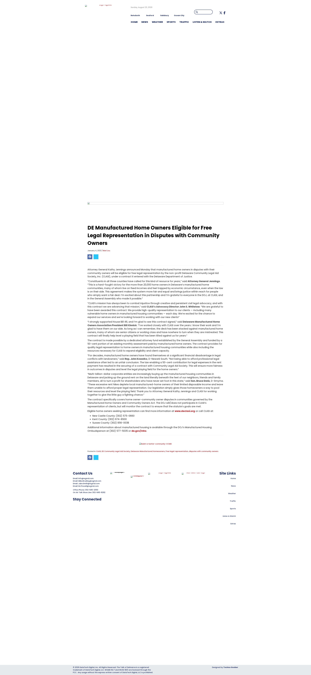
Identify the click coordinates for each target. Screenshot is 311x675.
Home (233, 478)
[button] (220, 12)
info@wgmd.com (86, 478)
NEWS (144, 21)
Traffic (233, 501)
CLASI (98, 451)
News (233, 486)
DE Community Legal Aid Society (116, 451)
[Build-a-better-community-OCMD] (155, 444)
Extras (233, 523)
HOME (134, 21)
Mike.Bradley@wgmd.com (89, 481)
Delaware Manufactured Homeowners (148, 451)
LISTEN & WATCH (202, 21)
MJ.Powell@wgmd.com (89, 486)
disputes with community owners (203, 451)
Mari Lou (106, 250)
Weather (232, 493)
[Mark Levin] (155, 211)
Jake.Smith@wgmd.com (89, 483)
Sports (171, 21)
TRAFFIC (184, 21)
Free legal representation (177, 451)
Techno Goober (230, 667)
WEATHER (157, 21)
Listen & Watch (229, 516)
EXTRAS (220, 21)
